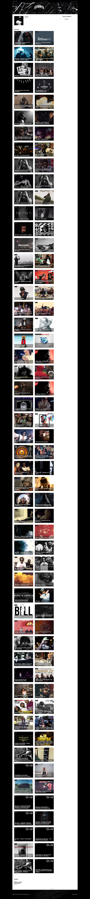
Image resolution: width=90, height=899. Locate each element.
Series (45, 12)
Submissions (53, 12)
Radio (64, 12)
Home (19, 12)
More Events (52, 888)
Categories (26, 12)
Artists (40, 12)
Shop (59, 12)
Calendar (33, 12)
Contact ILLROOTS (75, 894)
